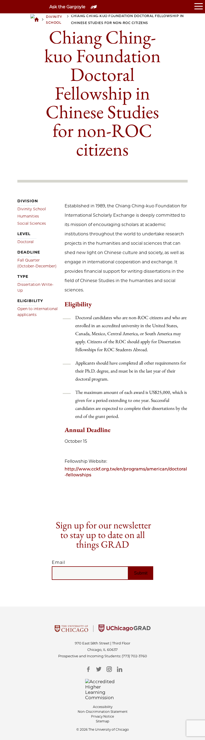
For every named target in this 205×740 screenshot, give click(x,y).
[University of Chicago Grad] (124, 630)
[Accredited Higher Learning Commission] (102, 689)
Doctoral (25, 241)
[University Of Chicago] (71, 630)
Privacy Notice (102, 716)
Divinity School (31, 209)
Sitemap (102, 721)
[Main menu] (199, 7)
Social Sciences (31, 223)
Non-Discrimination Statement (103, 712)
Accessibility (102, 707)
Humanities (28, 216)
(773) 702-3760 (134, 656)
